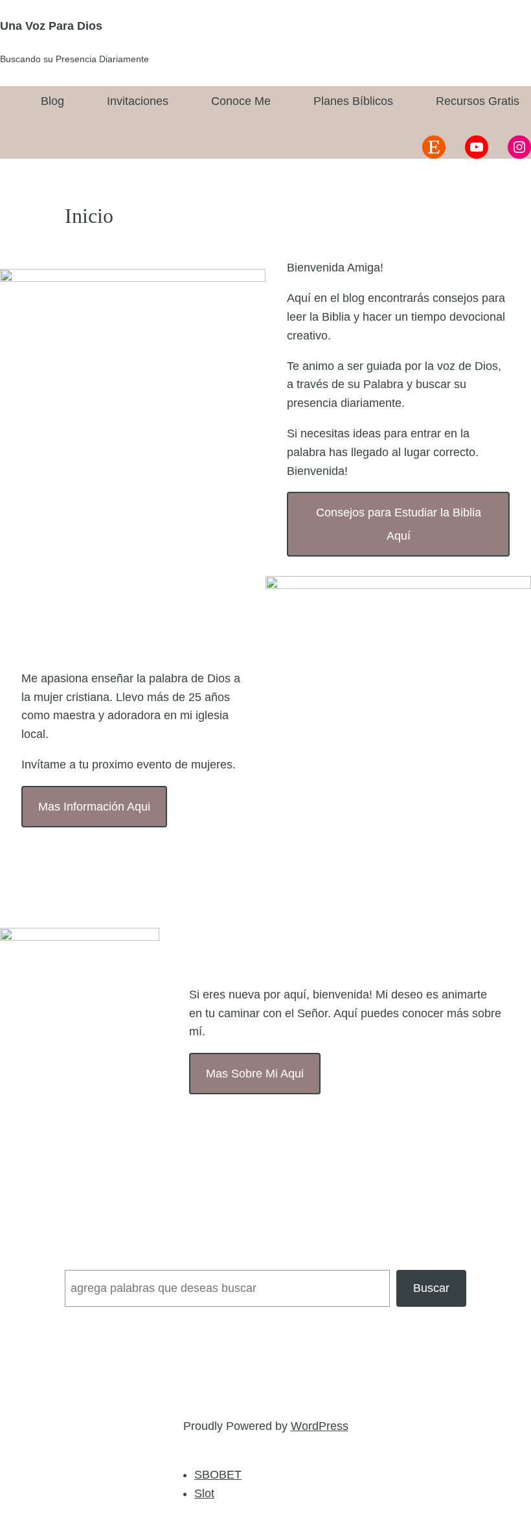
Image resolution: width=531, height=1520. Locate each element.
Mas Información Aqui (94, 806)
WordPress (319, 1426)
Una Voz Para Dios (51, 25)
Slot (204, 1493)
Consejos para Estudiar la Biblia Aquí (398, 524)
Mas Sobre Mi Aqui (255, 1073)
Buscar (431, 1288)
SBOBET (218, 1474)
